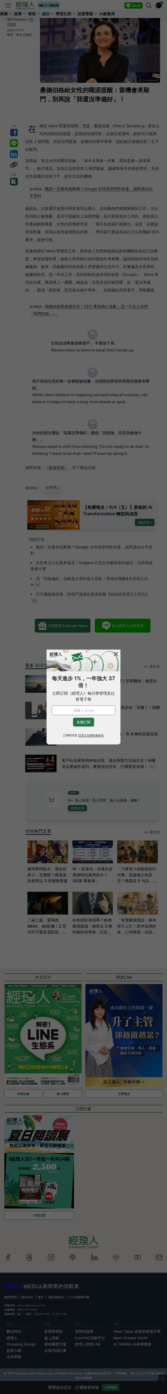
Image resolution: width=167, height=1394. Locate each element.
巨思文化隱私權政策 (91, 735)
